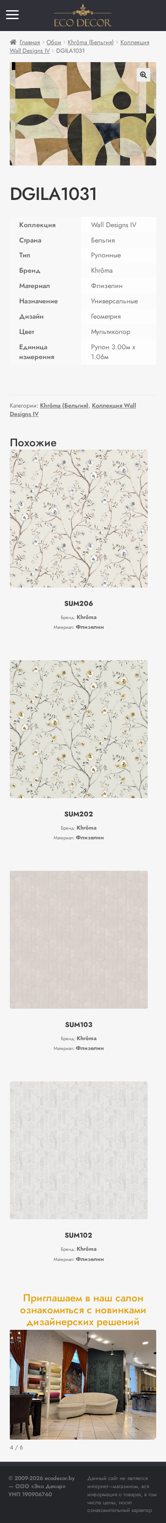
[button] (143, 75)
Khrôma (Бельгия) (91, 42)
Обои (53, 42)
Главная (30, 42)
